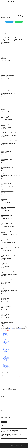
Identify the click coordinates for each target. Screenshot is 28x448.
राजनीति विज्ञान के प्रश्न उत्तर (5, 360)
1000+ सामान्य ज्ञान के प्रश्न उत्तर (6, 366)
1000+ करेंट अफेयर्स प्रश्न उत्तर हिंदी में (6, 367)
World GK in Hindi (5, 351)
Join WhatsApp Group (19, 21)
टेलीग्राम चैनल (19, 328)
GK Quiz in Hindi (4, 350)
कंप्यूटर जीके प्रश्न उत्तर (5, 355)
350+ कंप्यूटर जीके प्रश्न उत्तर (6, 357)
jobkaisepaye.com (11, 328)
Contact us (21, 445)
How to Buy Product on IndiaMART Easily (6, 435)
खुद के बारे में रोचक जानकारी (5, 365)
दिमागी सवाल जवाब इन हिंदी (5, 342)
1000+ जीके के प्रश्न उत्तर (5, 344)
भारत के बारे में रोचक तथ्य (5, 336)
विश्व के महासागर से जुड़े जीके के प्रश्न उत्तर (13, 389)
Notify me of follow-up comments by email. (6, 417)
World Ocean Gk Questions (7, 389)
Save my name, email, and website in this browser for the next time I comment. (10, 414)
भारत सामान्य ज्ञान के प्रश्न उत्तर (6, 358)
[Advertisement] (14, 8)
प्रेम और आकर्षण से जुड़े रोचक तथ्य (6, 340)
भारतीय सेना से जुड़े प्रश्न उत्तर (6, 349)
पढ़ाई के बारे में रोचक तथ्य (5, 368)
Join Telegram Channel (9, 21)
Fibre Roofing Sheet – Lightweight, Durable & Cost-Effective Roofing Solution (10, 430)
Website (2, 410)
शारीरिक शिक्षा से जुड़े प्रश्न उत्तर (6, 348)
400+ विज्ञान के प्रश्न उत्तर (5, 347)
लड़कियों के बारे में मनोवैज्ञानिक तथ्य (6, 333)
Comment (2, 396)
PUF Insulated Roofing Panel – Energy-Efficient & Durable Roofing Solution (10, 431)
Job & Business (14, 2)
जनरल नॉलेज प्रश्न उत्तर (5, 343)
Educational (5, 388)
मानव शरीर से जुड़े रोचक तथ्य (5, 335)
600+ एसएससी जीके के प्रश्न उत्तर (6, 359)
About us (19, 445)
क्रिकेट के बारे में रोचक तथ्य (5, 364)
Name (2, 403)
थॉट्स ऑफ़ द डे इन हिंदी (5, 339)
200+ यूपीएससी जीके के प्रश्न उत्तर (6, 356)
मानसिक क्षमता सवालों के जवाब (6, 341)
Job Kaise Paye (11, 445)
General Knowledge (8, 388)
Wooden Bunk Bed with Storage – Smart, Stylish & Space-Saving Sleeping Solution (11, 434)
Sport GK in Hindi (5, 352)
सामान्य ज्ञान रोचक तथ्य (5, 369)
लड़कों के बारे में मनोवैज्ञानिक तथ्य (6, 334)
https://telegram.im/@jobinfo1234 (7, 330)
